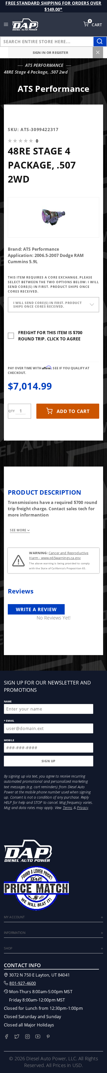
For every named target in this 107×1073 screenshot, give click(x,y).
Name (8, 701)
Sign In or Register (50, 52)
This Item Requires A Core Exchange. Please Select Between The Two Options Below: (53, 284)
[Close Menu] (98, 52)
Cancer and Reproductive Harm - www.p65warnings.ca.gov (58, 555)
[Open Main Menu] (6, 24)
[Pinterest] (48, 1036)
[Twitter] (16, 1036)
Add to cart (73, 411)
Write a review (36, 609)
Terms (67, 807)
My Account (14, 917)
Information (14, 932)
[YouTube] (37, 1036)
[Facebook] (6, 1036)
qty (11, 411)
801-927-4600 (22, 983)
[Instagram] (27, 1036)
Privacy (82, 807)
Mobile (9, 740)
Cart (97, 24)
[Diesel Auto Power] (25, 24)
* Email (9, 720)
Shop (8, 948)
